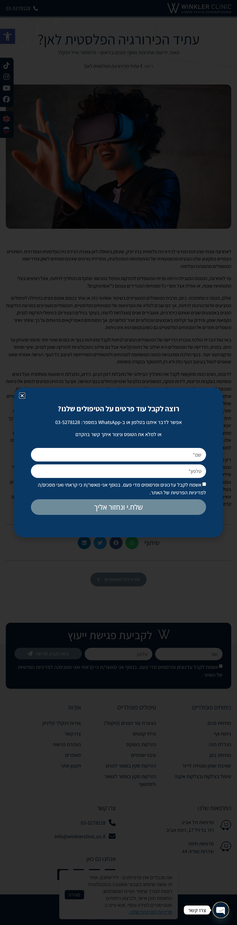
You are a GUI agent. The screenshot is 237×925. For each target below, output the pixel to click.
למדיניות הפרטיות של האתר (178, 492)
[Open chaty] (221, 910)
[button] (22, 395)
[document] (118, 462)
